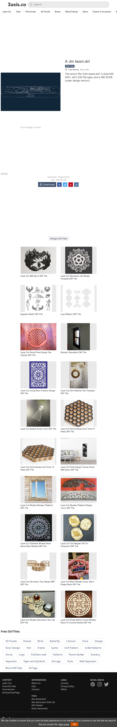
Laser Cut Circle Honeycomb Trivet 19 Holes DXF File (37, 468)
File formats (30, 11)
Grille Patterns (93, 648)
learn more (64, 724)
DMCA (64, 689)
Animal (27, 641)
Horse (8, 654)
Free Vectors (8, 689)
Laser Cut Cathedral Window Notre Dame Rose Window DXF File (35, 545)
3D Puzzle (45, 11)
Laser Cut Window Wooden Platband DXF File (36, 506)
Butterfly (55, 641)
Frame (41, 648)
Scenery (95, 654)
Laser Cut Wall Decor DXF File (33, 275)
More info (84, 69)
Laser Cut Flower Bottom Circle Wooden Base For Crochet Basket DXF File (78, 621)
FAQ (33, 686)
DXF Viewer (37, 705)
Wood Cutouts (71, 11)
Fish (29, 648)
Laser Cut (6, 11)
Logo (22, 654)
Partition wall (38, 654)
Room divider (76, 654)
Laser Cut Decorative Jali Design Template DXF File (75, 277)
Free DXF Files (9, 686)
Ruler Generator (40, 708)
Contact (35, 689)
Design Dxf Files (58, 238)
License (64, 683)
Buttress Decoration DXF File (73, 352)
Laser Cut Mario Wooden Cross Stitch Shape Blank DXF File (77, 583)
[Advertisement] (58, 36)
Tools (18, 11)
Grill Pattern (71, 648)
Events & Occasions (102, 11)
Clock (85, 641)
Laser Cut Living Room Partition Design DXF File (37, 392)
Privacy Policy (67, 686)
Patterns (58, 654)
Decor (85, 11)
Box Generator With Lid (43, 702)
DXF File (70, 66)
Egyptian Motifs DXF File (31, 314)
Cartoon (71, 641)
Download (49, 184)
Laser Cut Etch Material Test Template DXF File (78, 392)
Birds (40, 641)
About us (36, 683)
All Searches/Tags (11, 692)
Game (54, 648)
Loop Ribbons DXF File (71, 314)
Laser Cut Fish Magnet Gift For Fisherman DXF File (74, 545)
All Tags (33, 668)
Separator (11, 661)
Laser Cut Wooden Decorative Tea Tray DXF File (37, 621)
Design (4, 173)
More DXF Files (13, 668)
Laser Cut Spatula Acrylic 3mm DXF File (38, 428)
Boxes (57, 11)
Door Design (12, 648)
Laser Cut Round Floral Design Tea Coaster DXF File (35, 353)
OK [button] (74, 724)
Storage (56, 661)
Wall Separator (88, 661)
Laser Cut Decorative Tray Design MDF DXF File (37, 583)
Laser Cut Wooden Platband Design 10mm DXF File (76, 506)
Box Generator (39, 699)
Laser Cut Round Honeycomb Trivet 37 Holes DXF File (78, 430)
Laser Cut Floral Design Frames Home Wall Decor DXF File (77, 468)
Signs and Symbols (34, 661)
